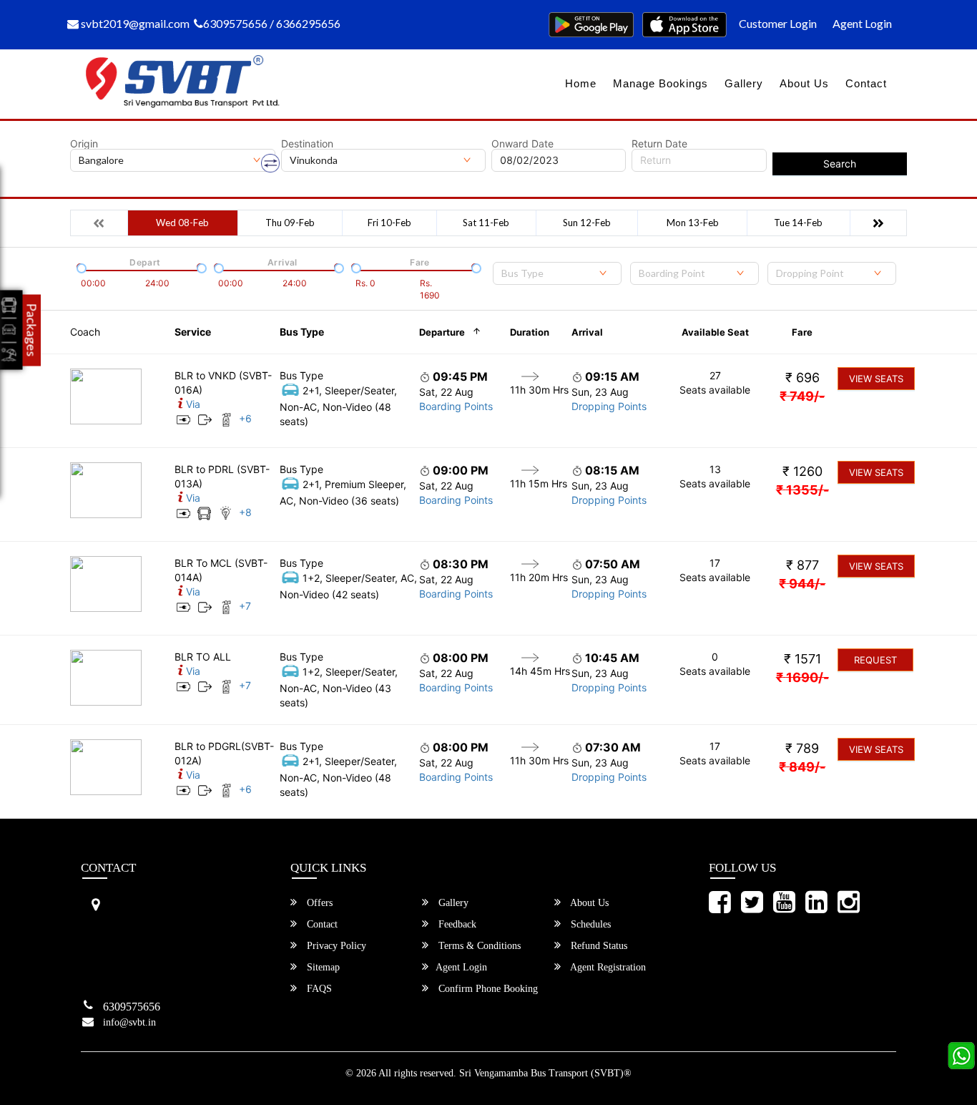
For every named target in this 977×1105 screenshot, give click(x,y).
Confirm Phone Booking (487, 988)
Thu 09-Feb (290, 222)
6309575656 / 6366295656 (271, 23)
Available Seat (715, 332)
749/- (802, 396)
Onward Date (522, 144)
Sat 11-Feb (486, 222)
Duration (529, 332)
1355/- (802, 489)
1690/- (802, 677)
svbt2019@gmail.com (134, 23)
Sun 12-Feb (587, 222)
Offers (318, 902)
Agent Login (862, 23)
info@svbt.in (129, 1022)
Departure (442, 332)
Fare (802, 332)
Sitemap (322, 967)
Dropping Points (609, 406)
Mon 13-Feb (693, 222)
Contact (866, 83)
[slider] (80, 267)
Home (580, 83)
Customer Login (778, 23)
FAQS (318, 988)
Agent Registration (607, 967)
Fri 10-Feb (389, 222)
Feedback (456, 924)
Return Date (659, 144)
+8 (245, 512)
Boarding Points (456, 406)
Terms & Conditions (478, 945)
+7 (245, 606)
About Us (804, 83)
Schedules (589, 924)
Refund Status (597, 945)
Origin (84, 144)
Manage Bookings (660, 83)
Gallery (744, 83)
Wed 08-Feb (182, 222)
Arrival (587, 332)
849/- (802, 766)
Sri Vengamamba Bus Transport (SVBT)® (545, 1073)
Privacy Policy (335, 945)
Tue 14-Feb (798, 222)
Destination (307, 144)
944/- (802, 583)
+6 (245, 418)
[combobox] (557, 273)
